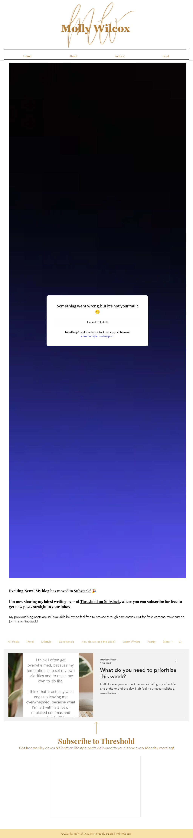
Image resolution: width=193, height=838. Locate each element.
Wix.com (126, 833)
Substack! (82, 590)
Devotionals (66, 641)
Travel (30, 641)
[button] (180, 642)
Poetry (151, 641)
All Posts (13, 641)
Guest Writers (131, 641)
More (166, 641)
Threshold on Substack (100, 601)
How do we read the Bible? (98, 641)
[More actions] (177, 661)
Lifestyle (46, 641)
